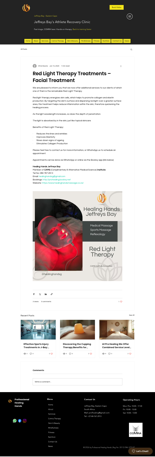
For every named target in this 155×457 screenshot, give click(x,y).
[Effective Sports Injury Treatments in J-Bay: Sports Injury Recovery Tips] (38, 329)
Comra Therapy (54, 419)
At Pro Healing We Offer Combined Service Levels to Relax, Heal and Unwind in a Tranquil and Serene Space (116, 346)
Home (50, 405)
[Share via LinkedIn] (46, 294)
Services (51, 414)
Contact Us (52, 442)
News (50, 446)
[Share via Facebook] (34, 294)
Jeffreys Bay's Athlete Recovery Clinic (62, 22)
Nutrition (51, 437)
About (50, 409)
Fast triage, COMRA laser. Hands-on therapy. (53, 29)
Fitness (51, 432)
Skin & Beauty (54, 423)
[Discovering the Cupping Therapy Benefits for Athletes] (77, 329)
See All (131, 315)
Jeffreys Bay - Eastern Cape (45, 16)
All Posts (24, 49)
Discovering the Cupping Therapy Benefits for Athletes (77, 346)
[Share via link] (51, 294)
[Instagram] (24, 420)
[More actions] (120, 66)
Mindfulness (53, 428)
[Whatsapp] (14, 420)
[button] (131, 49)
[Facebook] (19, 420)
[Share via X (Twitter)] (40, 294)
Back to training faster (82, 29)
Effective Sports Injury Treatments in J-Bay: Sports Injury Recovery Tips (36, 346)
